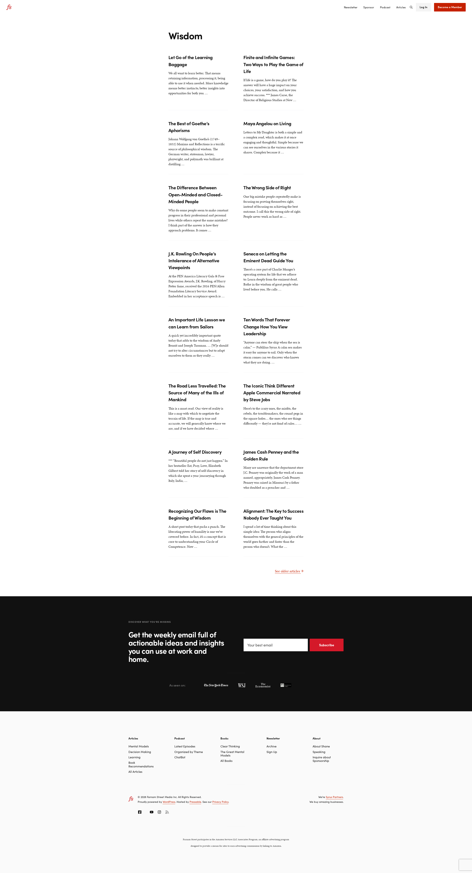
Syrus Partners (334, 797)
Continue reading (180, 100)
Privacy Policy (220, 802)
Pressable (195, 802)
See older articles (288, 571)
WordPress (169, 802)
